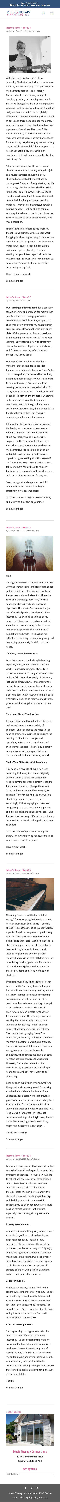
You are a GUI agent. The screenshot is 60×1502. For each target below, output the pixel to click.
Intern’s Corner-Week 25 (18, 870)
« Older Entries (13, 1411)
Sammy (12, 31)
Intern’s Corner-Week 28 (18, 27)
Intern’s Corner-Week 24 (18, 1155)
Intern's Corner (34, 31)
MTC (29, 300)
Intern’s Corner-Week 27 (18, 297)
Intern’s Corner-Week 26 (18, 527)
